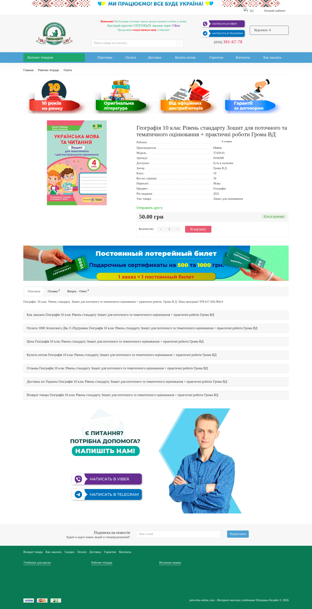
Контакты (243, 57)
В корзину (198, 229)
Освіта (68, 70)
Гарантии (216, 57)
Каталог (40, 57)
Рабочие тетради (48, 70)
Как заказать (272, 57)
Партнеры (105, 57)
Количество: (146, 229)
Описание (34, 291)
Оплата (130, 57)
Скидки (69, 552)
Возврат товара (33, 552)
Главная (28, 70)
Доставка (154, 57)
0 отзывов (227, 141)
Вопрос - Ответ (78, 291)
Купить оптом (185, 57)
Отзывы (54, 291)
